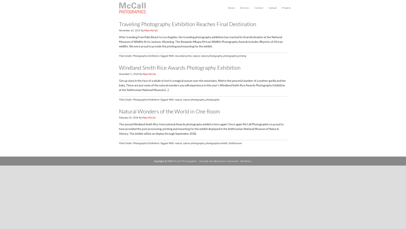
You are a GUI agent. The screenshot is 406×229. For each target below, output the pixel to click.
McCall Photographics (132, 8)
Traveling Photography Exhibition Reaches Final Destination (187, 24)
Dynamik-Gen (206, 161)
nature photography (211, 55)
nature (196, 55)
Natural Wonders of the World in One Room (169, 111)
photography (212, 99)
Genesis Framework (228, 161)
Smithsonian (235, 143)
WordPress (245, 161)
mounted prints (183, 55)
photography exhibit (216, 143)
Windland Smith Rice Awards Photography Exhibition (179, 67)
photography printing (234, 55)
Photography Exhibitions (146, 55)
